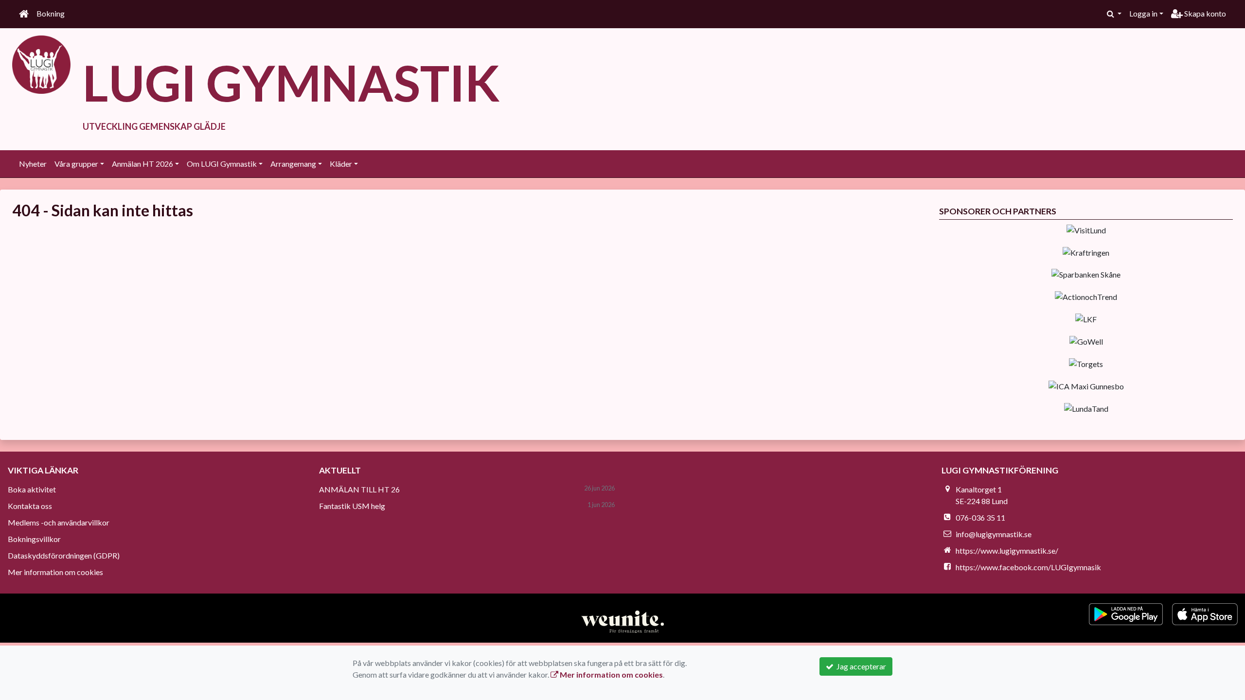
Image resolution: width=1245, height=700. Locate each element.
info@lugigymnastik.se (994, 534)
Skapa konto (1204, 13)
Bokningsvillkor (34, 538)
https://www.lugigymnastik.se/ (1007, 550)
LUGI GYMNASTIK (291, 82)
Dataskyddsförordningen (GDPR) (64, 555)
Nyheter (33, 163)
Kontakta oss (30, 505)
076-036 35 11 (980, 517)
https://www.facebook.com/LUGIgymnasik (1028, 567)
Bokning (50, 13)
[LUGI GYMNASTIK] (41, 63)
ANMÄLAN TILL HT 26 (359, 489)
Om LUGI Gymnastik (222, 163)
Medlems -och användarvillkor (58, 522)
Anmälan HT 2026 (142, 163)
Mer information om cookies (55, 572)
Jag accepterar (860, 666)
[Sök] (1114, 13)
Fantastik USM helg (352, 505)
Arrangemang (293, 163)
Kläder (341, 163)
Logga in (1143, 13)
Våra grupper (76, 163)
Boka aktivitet (32, 489)
